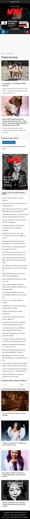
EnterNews (16, 517)
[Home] (3, 32)
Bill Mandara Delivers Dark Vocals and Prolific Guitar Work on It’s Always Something (13, 228)
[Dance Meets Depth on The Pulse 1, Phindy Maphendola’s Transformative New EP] (15, 460)
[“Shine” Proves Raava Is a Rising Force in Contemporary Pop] (15, 431)
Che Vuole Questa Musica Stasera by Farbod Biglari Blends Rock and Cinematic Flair (14, 295)
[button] (7, 32)
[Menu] (7, 32)
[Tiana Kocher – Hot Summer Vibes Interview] (15, 70)
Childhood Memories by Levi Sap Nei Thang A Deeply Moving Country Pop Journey (13, 504)
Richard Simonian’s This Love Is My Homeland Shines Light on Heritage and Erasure (13, 236)
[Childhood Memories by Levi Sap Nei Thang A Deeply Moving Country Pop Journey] (15, 490)
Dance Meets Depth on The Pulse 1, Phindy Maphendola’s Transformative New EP (14, 474)
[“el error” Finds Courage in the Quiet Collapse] (15, 401)
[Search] (25, 32)
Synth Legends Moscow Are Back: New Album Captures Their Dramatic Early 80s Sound (14, 260)
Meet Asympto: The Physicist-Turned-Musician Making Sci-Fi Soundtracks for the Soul (15, 358)
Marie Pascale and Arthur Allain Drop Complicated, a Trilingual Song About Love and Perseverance (14, 287)
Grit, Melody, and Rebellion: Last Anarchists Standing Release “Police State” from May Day (14, 268)
